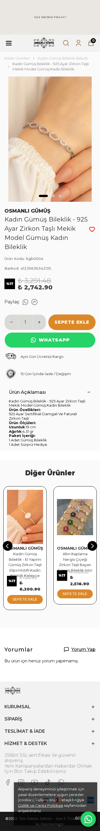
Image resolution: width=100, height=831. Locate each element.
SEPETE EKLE (71, 322)
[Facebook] (7, 782)
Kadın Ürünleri (17, 58)
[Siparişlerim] (78, 43)
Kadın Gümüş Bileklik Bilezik (63, 58)
